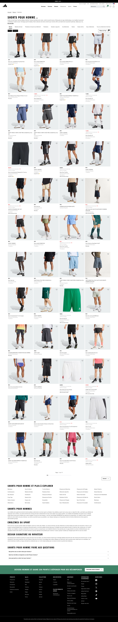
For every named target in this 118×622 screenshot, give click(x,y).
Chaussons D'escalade (82, 502)
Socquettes (45, 500)
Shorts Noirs (97, 497)
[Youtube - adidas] (101, 599)
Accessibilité (81, 619)
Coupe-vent (27, 500)
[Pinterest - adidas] (101, 591)
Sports (69, 6)
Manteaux (10, 489)
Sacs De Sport (28, 489)
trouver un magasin (82, 3)
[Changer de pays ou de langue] (113, 4)
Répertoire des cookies (51, 619)
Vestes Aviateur (11, 500)
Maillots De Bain (29, 492)
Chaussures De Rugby (82, 489)
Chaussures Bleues (47, 494)
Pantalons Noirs (46, 492)
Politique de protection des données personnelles (67, 619)
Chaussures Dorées (47, 497)
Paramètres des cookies (29, 619)
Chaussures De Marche (82, 497)
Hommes (43, 6)
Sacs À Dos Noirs (81, 500)
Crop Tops (10, 497)
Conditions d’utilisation (89, 619)
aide (88, 3)
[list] (59, 27)
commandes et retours (94, 3)
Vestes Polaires (97, 489)
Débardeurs (10, 502)
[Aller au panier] (113, 6)
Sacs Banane (11, 494)
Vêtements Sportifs (64, 492)
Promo (75, 6)
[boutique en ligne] (5, 5)
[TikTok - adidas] (101, 595)
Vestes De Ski (63, 494)
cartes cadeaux (102, 3)
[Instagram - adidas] (101, 584)
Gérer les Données (38, 619)
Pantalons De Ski (64, 497)
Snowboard (27, 494)
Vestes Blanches (98, 492)
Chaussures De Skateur (82, 492)
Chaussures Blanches (65, 489)
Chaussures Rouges (64, 500)
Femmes (50, 6)
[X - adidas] (101, 588)
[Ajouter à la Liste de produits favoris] (31, 35)
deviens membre (109, 3)
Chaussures (63, 6)
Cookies (44, 619)
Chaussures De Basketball (100, 494)
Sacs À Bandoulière (64, 502)
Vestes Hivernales (81, 494)
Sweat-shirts (28, 497)
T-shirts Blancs (46, 489)
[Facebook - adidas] (101, 580)
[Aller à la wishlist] (110, 6)
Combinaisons (11, 492)
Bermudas (27, 502)
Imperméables (45, 502)
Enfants (56, 6)
